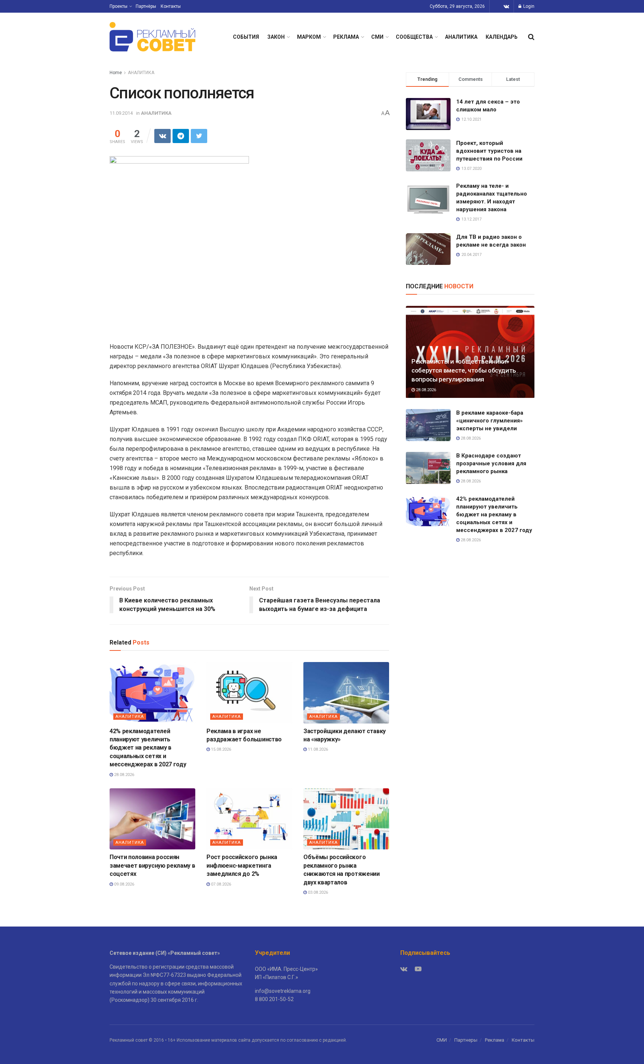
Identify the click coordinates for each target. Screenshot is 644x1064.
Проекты (118, 6)
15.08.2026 (220, 749)
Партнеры (465, 1040)
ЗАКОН (276, 37)
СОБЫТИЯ (246, 37)
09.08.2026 (123, 884)
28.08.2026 (123, 774)
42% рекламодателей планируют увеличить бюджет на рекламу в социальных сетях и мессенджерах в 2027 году (148, 748)
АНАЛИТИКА (461, 37)
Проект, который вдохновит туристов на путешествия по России (489, 151)
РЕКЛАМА (346, 37)
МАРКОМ (309, 37)
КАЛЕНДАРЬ (502, 37)
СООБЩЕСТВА (414, 37)
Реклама (494, 1040)
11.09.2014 (121, 113)
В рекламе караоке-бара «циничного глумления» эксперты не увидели (489, 420)
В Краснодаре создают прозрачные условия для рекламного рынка (491, 463)
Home (116, 72)
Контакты (171, 6)
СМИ (377, 37)
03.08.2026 (317, 892)
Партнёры (146, 6)
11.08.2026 (317, 749)
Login (528, 6)
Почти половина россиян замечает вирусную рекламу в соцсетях (152, 865)
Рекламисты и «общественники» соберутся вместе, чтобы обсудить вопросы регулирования (463, 370)
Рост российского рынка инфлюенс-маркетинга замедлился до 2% (241, 865)
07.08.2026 (220, 884)
